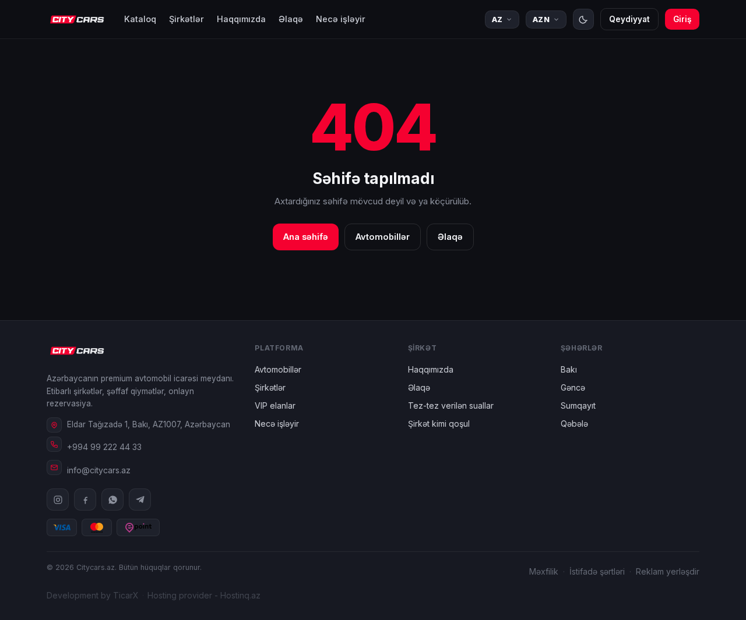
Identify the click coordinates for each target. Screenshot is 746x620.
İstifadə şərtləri (597, 571)
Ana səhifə (305, 237)
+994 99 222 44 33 (104, 447)
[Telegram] (140, 499)
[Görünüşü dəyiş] (583, 19)
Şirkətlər (186, 19)
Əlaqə (291, 19)
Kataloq (140, 19)
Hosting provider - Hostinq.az (204, 595)
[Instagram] (58, 499)
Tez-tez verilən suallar (451, 405)
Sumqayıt (578, 405)
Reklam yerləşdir (667, 571)
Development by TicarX (93, 595)
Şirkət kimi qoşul (439, 423)
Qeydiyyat (629, 19)
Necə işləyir (340, 19)
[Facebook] (85, 499)
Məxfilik (543, 571)
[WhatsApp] (112, 499)
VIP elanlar (275, 405)
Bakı (569, 369)
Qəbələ (574, 423)
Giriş (682, 19)
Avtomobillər (383, 237)
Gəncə (573, 387)
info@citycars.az (99, 470)
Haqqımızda (241, 19)
